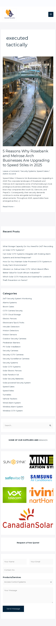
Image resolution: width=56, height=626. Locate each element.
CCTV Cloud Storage (12, 314)
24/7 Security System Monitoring (17, 298)
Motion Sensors (10, 334)
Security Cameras (10, 350)
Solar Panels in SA (11, 375)
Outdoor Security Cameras (14, 339)
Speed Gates (42, 171)
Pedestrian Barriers (11, 343)
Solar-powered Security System (17, 383)
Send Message (13, 609)
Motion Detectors (11, 330)
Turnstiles (7, 395)
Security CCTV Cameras (13, 355)
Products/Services (12, 577)
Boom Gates (8, 307)
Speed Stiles (8, 391)
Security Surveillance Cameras (16, 359)
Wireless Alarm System (13, 407)
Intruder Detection (11, 327)
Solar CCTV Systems (11, 367)
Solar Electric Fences (12, 371)
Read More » (8, 206)
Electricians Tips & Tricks (13, 323)
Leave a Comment (11, 171)
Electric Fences (10, 318)
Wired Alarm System (12, 403)
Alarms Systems (10, 302)
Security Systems (28, 171)
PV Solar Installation (12, 347)
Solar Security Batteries (13, 379)
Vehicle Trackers (10, 399)
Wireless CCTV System (13, 411)
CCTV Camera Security (13, 311)
